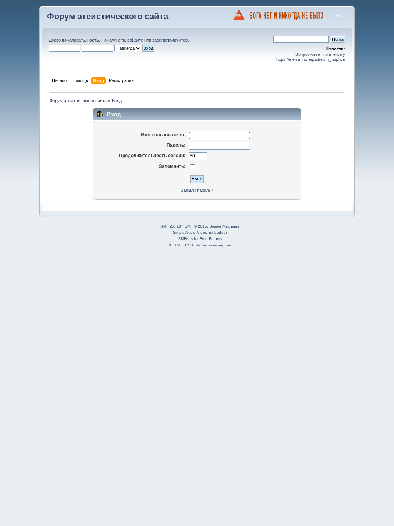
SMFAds (185, 238)
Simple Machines (224, 226)
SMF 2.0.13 (170, 226)
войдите (135, 40)
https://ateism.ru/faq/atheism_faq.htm (310, 59)
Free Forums (211, 238)
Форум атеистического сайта (107, 16)
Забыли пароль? (197, 190)
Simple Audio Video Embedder (200, 232)
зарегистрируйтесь (171, 40)
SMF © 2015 (196, 226)
